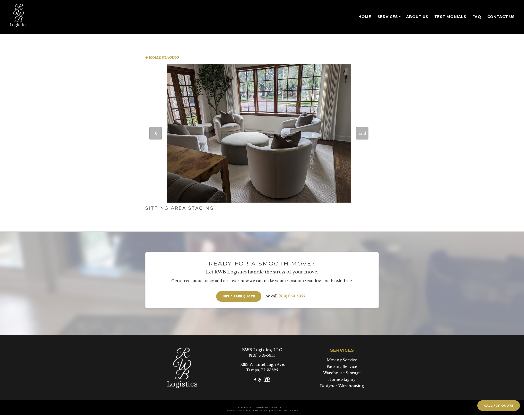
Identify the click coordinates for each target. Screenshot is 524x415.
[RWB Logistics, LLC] (18, 17)
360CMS (293, 410)
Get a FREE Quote (239, 296)
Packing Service (341, 366)
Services (387, 17)
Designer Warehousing (342, 386)
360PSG (263, 410)
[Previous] (155, 133)
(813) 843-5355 (292, 296)
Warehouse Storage (342, 373)
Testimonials (450, 17)
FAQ (476, 17)
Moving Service (342, 360)
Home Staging (163, 57)
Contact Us (501, 17)
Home (364, 17)
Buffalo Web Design (240, 410)
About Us (417, 17)
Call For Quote (498, 405)
